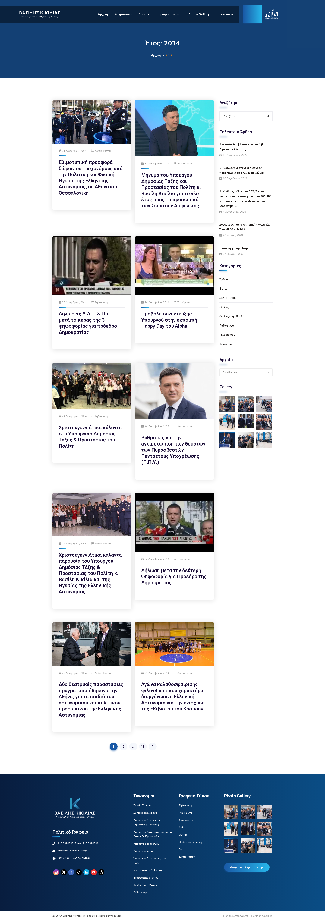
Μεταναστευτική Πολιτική (148, 870)
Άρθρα (223, 279)
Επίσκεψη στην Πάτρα (234, 248)
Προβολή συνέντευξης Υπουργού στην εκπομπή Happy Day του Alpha (169, 320)
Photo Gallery (199, 14)
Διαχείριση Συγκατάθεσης (246, 867)
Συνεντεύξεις (227, 335)
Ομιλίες (224, 307)
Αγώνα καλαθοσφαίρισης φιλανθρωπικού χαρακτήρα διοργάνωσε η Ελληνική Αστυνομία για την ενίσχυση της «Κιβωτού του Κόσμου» (173, 696)
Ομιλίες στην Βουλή (231, 316)
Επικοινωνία (224, 14)
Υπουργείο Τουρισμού (146, 843)
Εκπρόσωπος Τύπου (145, 877)
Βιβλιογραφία (141, 892)
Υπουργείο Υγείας (143, 851)
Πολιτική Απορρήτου (236, 916)
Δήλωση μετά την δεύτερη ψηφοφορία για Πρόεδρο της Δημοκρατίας (174, 576)
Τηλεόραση (101, 302)
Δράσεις (144, 14)
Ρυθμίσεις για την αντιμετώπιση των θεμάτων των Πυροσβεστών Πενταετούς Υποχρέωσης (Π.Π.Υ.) (173, 450)
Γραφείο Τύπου (169, 14)
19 (143, 746)
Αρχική (103, 14)
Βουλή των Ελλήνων (145, 885)
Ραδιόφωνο (226, 325)
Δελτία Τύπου (103, 150)
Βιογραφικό (122, 14)
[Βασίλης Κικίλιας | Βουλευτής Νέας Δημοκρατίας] (39, 14)
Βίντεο (223, 288)
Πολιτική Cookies (262, 916)
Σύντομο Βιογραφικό (145, 812)
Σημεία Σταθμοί (142, 805)
